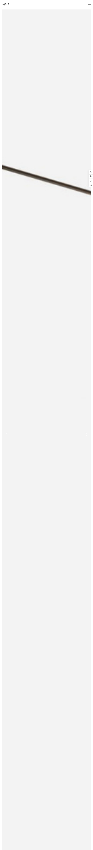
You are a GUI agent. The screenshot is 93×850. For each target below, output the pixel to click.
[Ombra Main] (5, 4)
